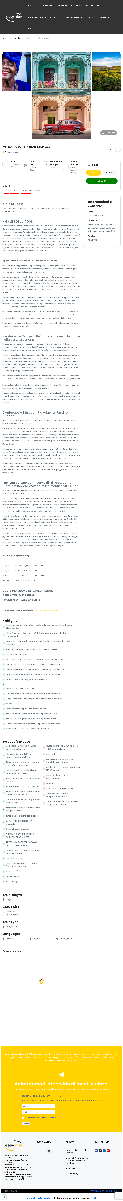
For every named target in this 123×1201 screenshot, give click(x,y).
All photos (110, 132)
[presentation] (9, 95)
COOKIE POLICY (112, 1191)
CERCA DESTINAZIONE (73, 17)
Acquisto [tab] (93, 172)
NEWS (30, 28)
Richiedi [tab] (110, 172)
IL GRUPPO (75, 6)
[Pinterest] (108, 1150)
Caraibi (16, 38)
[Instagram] (100, 1150)
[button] (49, 1151)
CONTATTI (104, 17)
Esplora (102, 181)
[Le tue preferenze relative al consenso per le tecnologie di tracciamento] (4, 1197)
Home (5, 38)
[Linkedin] (104, 1150)
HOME (30, 6)
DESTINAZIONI (46, 6)
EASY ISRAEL (91, 6)
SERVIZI (61, 6)
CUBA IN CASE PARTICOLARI (47, 610)
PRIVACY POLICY (98, 1191)
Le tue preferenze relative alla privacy (72, 1198)
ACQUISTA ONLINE (36, 17)
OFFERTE (53, 17)
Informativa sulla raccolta (38, 1198)
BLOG (91, 17)
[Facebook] (96, 1150)
